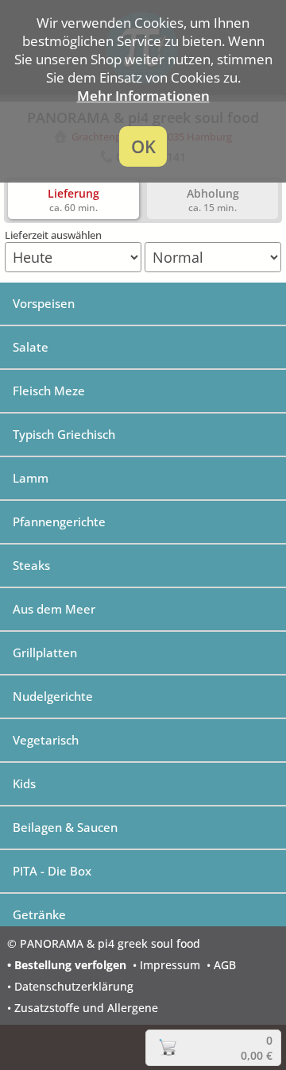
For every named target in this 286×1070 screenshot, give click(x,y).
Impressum (170, 964)
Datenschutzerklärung (73, 986)
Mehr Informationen (143, 96)
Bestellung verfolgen (70, 964)
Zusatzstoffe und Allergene (86, 1007)
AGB (225, 964)
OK (143, 146)
